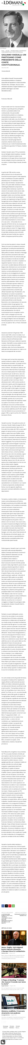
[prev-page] (2, 1022)
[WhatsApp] (13, 905)
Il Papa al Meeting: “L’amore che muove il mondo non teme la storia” (13, 982)
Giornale (7, 50)
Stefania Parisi (4, 953)
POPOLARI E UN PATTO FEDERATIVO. (21, 915)
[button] (3, 1042)
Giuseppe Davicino (5, 1014)
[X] (6, 905)
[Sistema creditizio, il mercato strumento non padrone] (14, 1001)
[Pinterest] (9, 905)
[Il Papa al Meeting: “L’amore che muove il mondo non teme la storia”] (14, 970)
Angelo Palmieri (5, 985)
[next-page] (5, 1022)
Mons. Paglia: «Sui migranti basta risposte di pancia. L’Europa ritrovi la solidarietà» (13, 949)
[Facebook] (2, 905)
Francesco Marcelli (6, 71)
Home (2, 50)
